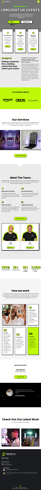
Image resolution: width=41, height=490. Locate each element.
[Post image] (10, 437)
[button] (17, 252)
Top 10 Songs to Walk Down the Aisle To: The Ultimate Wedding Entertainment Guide (21, 472)
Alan (10, 243)
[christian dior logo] (33, 100)
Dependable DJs (20, 36)
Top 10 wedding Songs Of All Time (12, 469)
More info (10, 247)
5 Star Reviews (8, 35)
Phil (30, 243)
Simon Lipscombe (23, 487)
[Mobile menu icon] (38, 2)
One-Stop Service (33, 36)
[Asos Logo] (20, 100)
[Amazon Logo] (8, 100)
